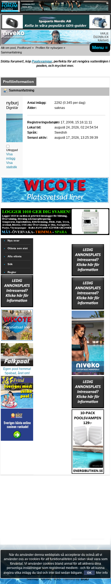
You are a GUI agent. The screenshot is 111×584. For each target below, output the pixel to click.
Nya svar (13, 240)
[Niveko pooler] (88, 342)
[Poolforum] (10, 11)
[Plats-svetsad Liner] (17, 341)
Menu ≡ (100, 47)
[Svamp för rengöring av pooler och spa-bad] (88, 440)
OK (89, 572)
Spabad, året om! (17, 373)
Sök (10, 264)
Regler (12, 272)
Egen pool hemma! (17, 369)
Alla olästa (15, 256)
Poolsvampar (42, 61)
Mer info (102, 573)
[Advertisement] (88, 490)
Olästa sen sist (17, 248)
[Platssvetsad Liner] (55, 203)
